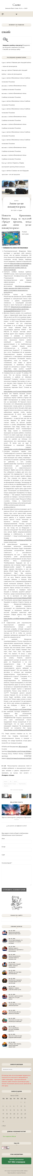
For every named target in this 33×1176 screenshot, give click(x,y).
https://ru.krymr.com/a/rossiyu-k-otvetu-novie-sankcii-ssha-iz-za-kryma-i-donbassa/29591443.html (17, 309)
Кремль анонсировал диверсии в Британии (16, 817)
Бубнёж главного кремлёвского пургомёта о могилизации (16, 950)
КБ (10, 781)
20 (14, 1114)
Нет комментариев (16, 790)
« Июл (4, 1126)
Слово (17, 5)
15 (21, 1110)
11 (6, 1110)
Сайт (3, 855)
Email (3, 847)
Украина (6, 786)
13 (14, 1110)
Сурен (20, 210)
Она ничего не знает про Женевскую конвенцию (15, 1020)
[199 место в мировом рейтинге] (5, 796)
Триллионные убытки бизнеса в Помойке (15, 1012)
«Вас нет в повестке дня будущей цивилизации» (15, 1036)
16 (25, 1110)
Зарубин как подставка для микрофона (15, 972)
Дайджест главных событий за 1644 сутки (15, 988)
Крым (15, 781)
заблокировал (16, 1161)
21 (17, 1114)
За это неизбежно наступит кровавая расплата (14, 1029)
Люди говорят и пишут (10, 783)
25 (7, 1118)
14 (17, 1110)
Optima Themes (21, 1173)
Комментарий (7, 863)
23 (25, 1114)
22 (21, 1114)
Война (16, 200)
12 (10, 1110)
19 (10, 1114)
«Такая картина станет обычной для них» (15, 1004)
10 (3, 1110)
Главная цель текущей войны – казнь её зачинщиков (15, 965)
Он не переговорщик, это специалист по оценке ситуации (16, 942)
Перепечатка (22, 783)
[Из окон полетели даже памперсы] (27, 796)
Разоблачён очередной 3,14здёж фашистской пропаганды (15, 981)
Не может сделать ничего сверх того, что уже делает (16, 997)
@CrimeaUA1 (23, 746)
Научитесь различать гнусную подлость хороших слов (14, 957)
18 (7, 1114)
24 (3, 1118)
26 (10, 1118)
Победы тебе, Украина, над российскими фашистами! (15, 1045)
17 (3, 1114)
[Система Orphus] (5, 41)
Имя (3, 838)
